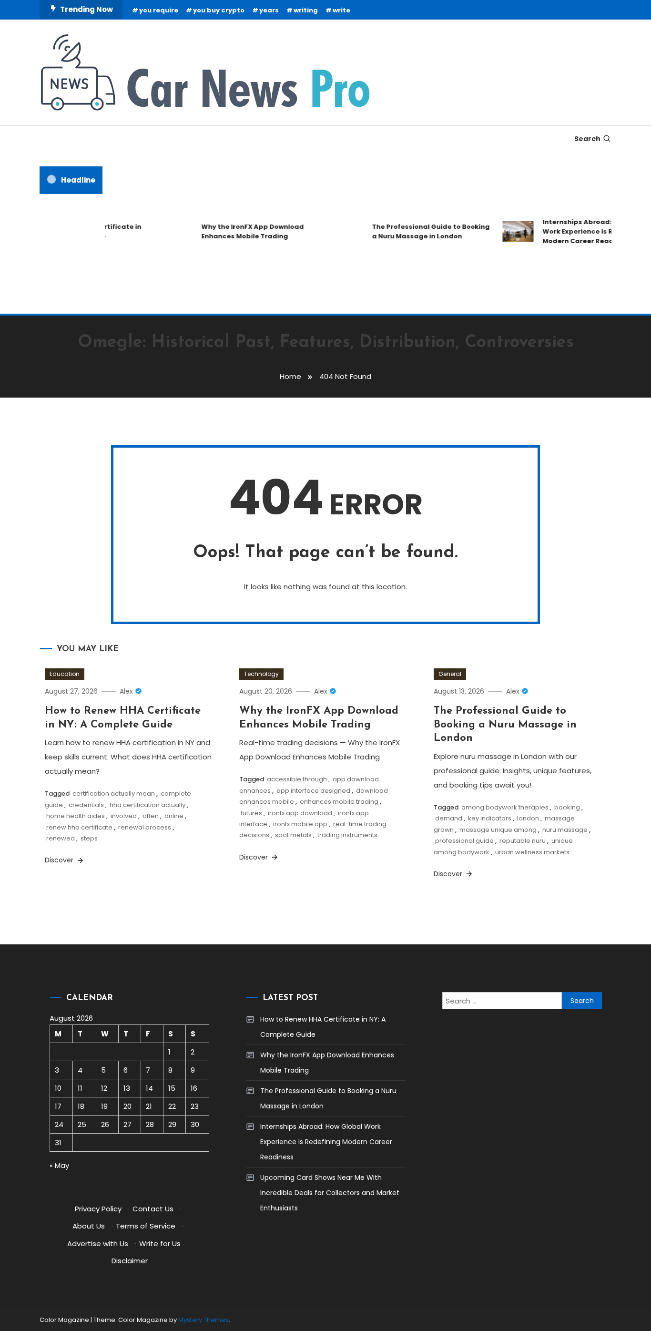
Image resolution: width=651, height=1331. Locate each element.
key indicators (489, 818)
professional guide (464, 840)
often (150, 815)
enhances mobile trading (339, 801)
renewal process (144, 827)
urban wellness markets (532, 852)
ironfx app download (300, 813)
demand (448, 818)
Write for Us (160, 1244)
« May (59, 1165)
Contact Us (152, 1209)
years (269, 10)
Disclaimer (130, 1261)
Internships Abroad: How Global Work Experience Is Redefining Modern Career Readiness (326, 1142)
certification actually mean (113, 793)
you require (158, 10)
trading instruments (347, 835)
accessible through (297, 779)
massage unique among (498, 829)
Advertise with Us (97, 1244)
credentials (86, 804)
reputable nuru (522, 840)
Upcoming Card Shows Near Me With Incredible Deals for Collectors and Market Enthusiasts (329, 1193)
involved (124, 815)
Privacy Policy (98, 1209)
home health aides (75, 815)
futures (251, 813)
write (341, 10)
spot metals (293, 835)
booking (567, 807)
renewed (60, 838)
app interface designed (313, 790)
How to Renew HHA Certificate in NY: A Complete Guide (323, 1026)
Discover (60, 860)
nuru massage (565, 829)
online (173, 815)
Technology (261, 674)
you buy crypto (218, 10)
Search (587, 138)
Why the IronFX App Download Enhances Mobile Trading (243, 231)
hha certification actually (147, 804)
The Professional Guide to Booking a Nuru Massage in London (421, 231)
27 (127, 1124)
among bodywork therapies (505, 807)
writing (306, 10)
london (528, 818)
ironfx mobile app (300, 824)
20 (127, 1106)
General (449, 674)
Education (65, 674)
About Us (88, 1226)
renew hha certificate (79, 827)
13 (126, 1088)
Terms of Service (145, 1226)
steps (89, 838)
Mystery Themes (203, 1319)
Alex (126, 691)
